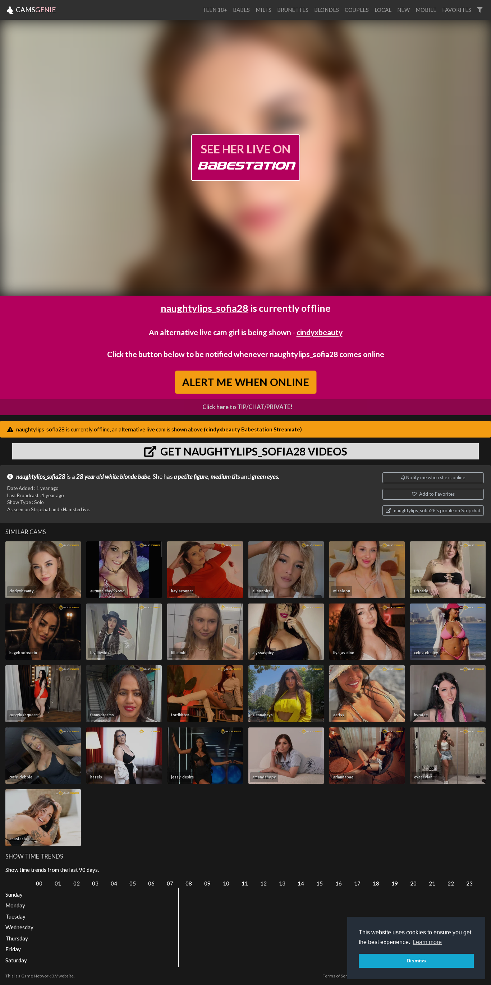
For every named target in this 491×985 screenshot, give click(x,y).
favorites (456, 9)
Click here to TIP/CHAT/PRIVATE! (247, 407)
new (403, 9)
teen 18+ (214, 9)
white (112, 476)
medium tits (225, 476)
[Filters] (479, 10)
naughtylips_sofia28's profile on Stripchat (437, 510)
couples (357, 9)
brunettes (292, 9)
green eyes (265, 476)
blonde (128, 476)
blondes (326, 9)
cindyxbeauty (320, 332)
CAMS (35, 9)
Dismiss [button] (416, 960)
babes (241, 9)
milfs (263, 9)
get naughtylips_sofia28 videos (252, 451)
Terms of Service (339, 976)
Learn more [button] (427, 942)
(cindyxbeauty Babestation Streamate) (253, 429)
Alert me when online (246, 382)
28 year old (90, 476)
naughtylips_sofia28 (204, 308)
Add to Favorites (436, 494)
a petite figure (191, 476)
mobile (426, 9)
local (383, 9)
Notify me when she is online (435, 477)
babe (144, 476)
